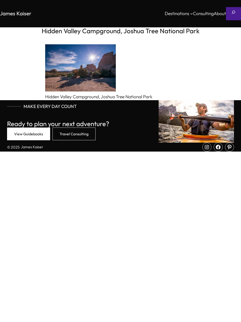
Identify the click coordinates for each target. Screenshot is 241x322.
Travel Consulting (74, 134)
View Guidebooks (28, 134)
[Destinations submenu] (191, 13)
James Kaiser (15, 13)
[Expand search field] (233, 13)
